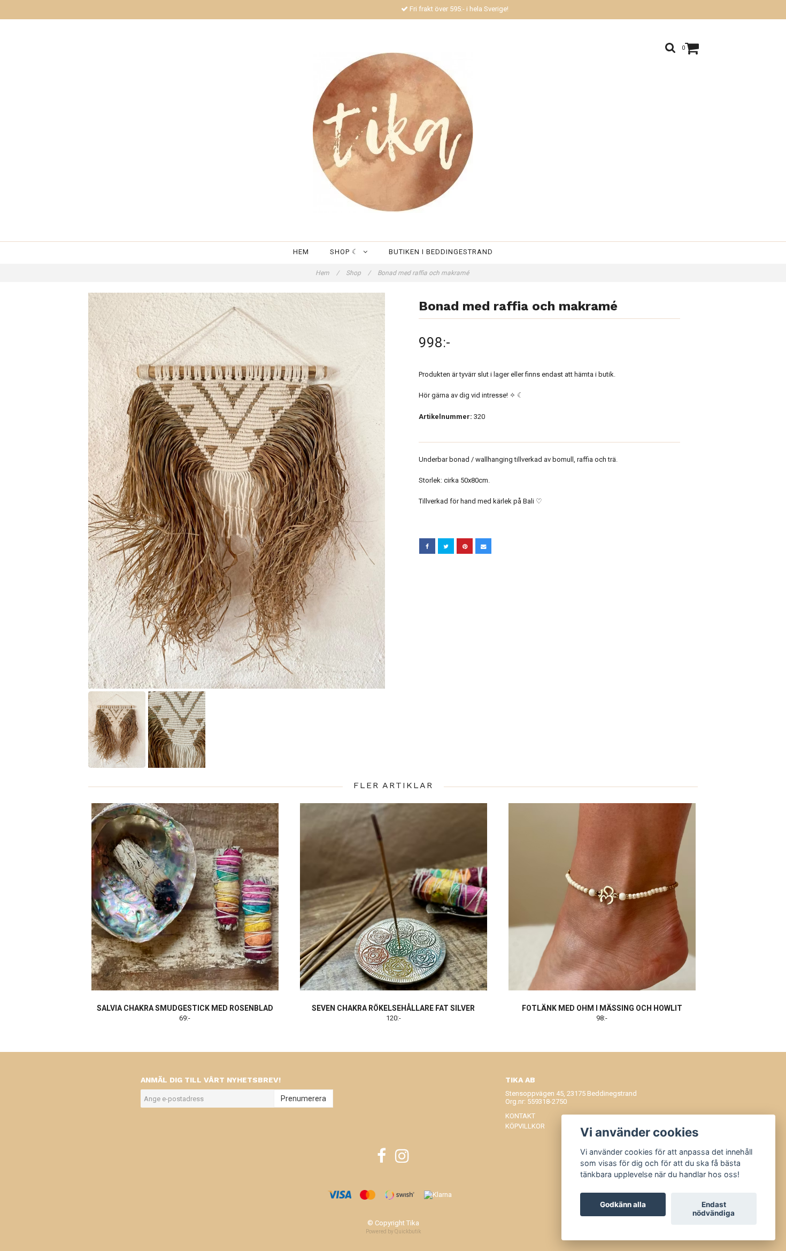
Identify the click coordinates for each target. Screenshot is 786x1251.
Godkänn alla (623, 1204)
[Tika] (393, 132)
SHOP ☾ (346, 252)
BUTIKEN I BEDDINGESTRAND (441, 252)
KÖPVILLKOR (525, 1126)
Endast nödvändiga (713, 1208)
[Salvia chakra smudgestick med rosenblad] (184, 896)
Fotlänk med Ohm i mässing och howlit (602, 1008)
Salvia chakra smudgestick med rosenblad (185, 1008)
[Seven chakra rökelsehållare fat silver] (393, 896)
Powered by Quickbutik (393, 1231)
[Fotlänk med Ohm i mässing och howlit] (601, 896)
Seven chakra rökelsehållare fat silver (393, 1008)
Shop (358, 273)
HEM (301, 252)
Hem (327, 273)
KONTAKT (520, 1116)
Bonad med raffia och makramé (424, 273)
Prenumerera (303, 1098)
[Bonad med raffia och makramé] (236, 491)
